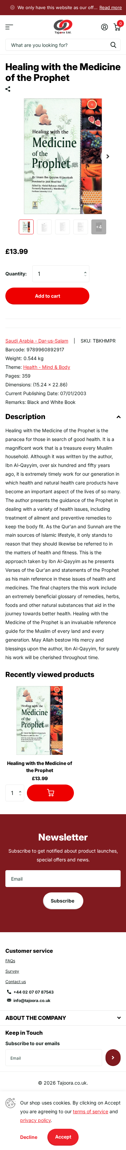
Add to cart (47, 296)
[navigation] (26, 226)
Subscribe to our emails (32, 1043)
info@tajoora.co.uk (31, 1000)
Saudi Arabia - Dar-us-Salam (36, 341)
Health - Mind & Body (46, 367)
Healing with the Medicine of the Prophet (39, 766)
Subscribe (63, 901)
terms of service (90, 1111)
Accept (63, 1137)
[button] (107, 156)
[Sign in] (104, 27)
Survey (12, 971)
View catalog (9, 27)
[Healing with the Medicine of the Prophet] (39, 720)
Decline (28, 1137)
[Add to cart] (50, 793)
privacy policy (35, 1120)
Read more (110, 7)
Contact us (15, 981)
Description (25, 416)
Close (63, 1018)
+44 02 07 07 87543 (33, 992)
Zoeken (113, 45)
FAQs (10, 960)
